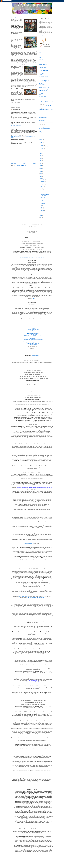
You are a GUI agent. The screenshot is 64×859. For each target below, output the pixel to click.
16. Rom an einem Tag (43, 90)
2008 (41, 217)
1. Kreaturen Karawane (43, 67)
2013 (41, 175)
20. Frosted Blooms (42, 96)
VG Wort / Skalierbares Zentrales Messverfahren (33, 335)
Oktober (42, 183)
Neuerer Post (13, 163)
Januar (42, 212)
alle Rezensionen (42, 57)
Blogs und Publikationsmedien (33, 337)
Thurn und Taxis (42, 120)
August (42, 186)
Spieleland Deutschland (43, 117)
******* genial (41, 148)
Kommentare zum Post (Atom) (21, 165)
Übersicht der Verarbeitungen (33, 329)
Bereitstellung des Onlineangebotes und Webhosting (33, 339)
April (41, 207)
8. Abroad (40, 77)
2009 (41, 215)
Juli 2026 (40, 131)
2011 (41, 178)
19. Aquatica (41, 94)
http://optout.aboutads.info (29, 543)
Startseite (24, 163)
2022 (41, 160)
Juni (41, 189)
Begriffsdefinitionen (33, 344)
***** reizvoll (41, 145)
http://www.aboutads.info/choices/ (19, 542)
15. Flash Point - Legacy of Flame (45, 89)
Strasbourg (43, 197)
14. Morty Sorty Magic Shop (44, 87)
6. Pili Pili (40, 74)
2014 (41, 173)
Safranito (42, 192)
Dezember (43, 179)
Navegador (43, 201)
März (42, 208)
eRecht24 (34, 298)
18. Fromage (41, 93)
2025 (41, 155)
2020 (41, 163)
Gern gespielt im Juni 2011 (45, 191)
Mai (41, 205)
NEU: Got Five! (41, 66)
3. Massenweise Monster (43, 70)
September (43, 184)
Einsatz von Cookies (33, 334)
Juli (41, 188)
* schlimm (40, 139)
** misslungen (17, 103)
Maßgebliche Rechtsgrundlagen (33, 330)
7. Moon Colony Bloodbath (43, 76)
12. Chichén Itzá (42, 84)
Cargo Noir (14, 17)
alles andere (41, 59)
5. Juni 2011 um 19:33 (16, 125)
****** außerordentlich (43, 146)
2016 (41, 170)
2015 (41, 171)
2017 (41, 168)
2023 (41, 158)
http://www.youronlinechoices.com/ (38, 542)
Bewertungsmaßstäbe (43, 35)
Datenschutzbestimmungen (16, 136)
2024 (41, 157)
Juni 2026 (40, 132)
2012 (41, 176)
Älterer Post (35, 163)
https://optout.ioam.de (23, 596)
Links (40, 52)
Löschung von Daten (33, 340)
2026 (41, 153)
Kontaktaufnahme (33, 338)
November (43, 181)
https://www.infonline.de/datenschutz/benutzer (36, 597)
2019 (41, 165)
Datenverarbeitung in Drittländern (33, 333)
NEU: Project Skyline (43, 64)
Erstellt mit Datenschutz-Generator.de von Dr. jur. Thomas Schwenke (32, 257)
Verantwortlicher (33, 328)
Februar (42, 210)
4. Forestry (41, 71)
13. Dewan (41, 86)
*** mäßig (40, 142)
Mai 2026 (40, 134)
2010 (41, 214)
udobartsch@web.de (35, 237)
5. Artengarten (41, 73)
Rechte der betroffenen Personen (33, 343)
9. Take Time (41, 79)
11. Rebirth (41, 83)
